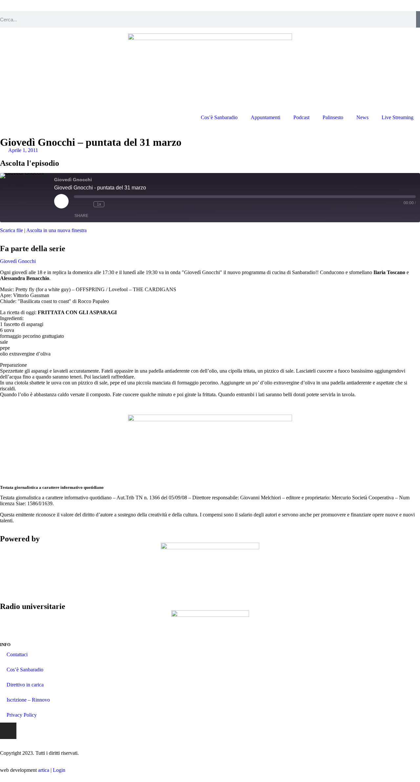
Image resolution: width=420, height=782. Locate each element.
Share (81, 215)
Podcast (301, 117)
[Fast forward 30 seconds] (111, 204)
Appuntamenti (265, 117)
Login (59, 770)
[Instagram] (8, 731)
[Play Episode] (61, 201)
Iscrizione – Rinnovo (28, 700)
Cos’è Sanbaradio (219, 117)
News (362, 117)
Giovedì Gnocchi (18, 261)
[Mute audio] (77, 204)
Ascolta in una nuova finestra (56, 230)
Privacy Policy (22, 715)
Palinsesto (333, 117)
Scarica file (11, 230)
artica (43, 770)
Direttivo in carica (25, 684)
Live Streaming (397, 117)
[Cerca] (418, 19)
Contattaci (17, 654)
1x (99, 204)
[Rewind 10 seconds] (87, 204)
